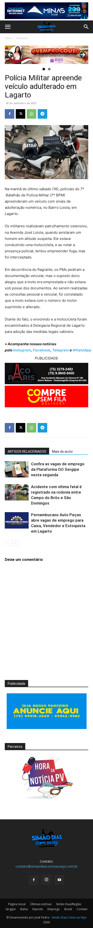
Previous (10, 55)
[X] (20, 114)
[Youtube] (59, 880)
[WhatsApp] (31, 114)
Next (83, 55)
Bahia (24, 909)
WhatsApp (81, 350)
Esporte (37, 909)
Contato (82, 909)
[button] (7, 26)
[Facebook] (9, 114)
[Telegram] (42, 114)
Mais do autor (62, 451)
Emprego (53, 909)
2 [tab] (49, 69)
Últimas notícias (41, 904)
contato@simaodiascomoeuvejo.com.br (47, 866)
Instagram (22, 350)
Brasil (68, 909)
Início (8, 38)
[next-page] (15, 543)
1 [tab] (43, 69)
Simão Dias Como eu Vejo (69, 917)
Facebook (41, 350)
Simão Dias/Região (68, 904)
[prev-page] (8, 543)
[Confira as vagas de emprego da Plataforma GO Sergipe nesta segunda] (17, 469)
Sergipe (10, 909)
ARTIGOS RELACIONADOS (27, 451)
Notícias (21, 38)
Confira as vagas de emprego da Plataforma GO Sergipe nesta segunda (57, 469)
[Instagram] (46, 879)
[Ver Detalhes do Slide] (46, 55)
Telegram (60, 350)
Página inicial (17, 904)
